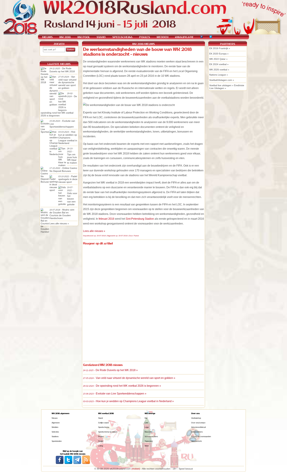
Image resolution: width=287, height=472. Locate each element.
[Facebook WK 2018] (201, 37)
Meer (147, 446)
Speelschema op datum (107, 432)
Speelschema (103, 427)
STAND (101, 37)
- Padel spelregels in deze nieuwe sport (67, 179)
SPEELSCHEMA (122, 37)
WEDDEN (162, 37)
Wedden (55, 427)
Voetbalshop (196, 418)
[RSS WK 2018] (86, 463)
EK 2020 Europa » (219, 53)
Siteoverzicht (196, 441)
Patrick (136, 236)
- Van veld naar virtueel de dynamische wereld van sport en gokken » (129, 378)
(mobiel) (135, 468)
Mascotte (148, 432)
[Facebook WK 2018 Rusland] (59, 463)
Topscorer (149, 441)
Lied (146, 423)
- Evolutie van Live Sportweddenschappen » (114, 393)
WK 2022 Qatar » (218, 59)
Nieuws (55, 418)
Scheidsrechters (151, 436)
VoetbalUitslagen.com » (221, 80)
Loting (100, 446)
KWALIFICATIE (184, 37)
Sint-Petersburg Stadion (140, 218)
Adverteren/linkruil (198, 427)
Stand (100, 418)
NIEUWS (47, 37)
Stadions (55, 436)
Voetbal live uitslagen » (221, 85)
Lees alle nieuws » (94, 231)
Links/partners (197, 432)
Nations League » (218, 74)
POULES (144, 37)
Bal (146, 418)
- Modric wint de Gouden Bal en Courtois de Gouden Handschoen (61, 213)
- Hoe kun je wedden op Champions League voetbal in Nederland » (128, 401)
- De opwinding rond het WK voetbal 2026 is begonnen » (122, 385)
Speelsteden (57, 441)
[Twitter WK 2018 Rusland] (68, 463)
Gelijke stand (103, 423)
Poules (101, 436)
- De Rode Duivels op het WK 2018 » (110, 370)
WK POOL (83, 37)
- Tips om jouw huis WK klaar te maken (72, 155)
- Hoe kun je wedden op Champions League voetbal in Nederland (67, 137)
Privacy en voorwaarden (201, 436)
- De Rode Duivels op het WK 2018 (62, 70)
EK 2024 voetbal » (219, 64)
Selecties (55, 432)
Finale (100, 441)
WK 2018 (65, 37)
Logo (147, 427)
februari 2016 (106, 218)
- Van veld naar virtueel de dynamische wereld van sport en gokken (67, 82)
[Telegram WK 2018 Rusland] (77, 463)
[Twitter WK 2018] (210, 37)
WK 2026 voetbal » (219, 69)
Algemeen (56, 423)
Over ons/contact (198, 423)
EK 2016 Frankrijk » (219, 48)
